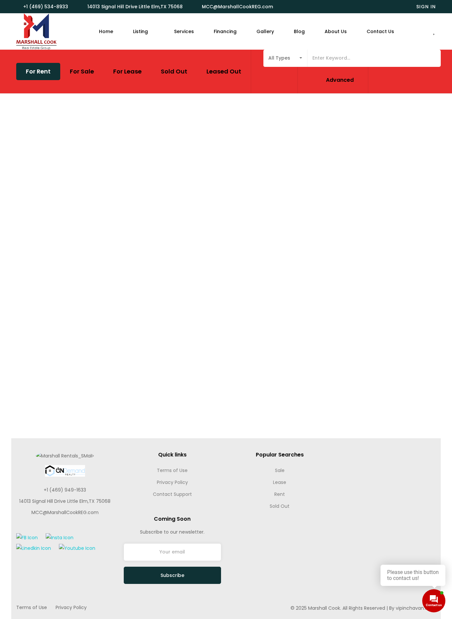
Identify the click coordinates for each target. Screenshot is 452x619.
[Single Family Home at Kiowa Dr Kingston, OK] (126, 162)
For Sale (82, 71)
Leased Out (223, 71)
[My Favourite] (434, 31)
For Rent (38, 71)
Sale (280, 470)
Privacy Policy (172, 482)
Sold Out (174, 71)
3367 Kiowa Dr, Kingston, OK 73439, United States (91, 232)
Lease (279, 482)
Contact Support (172, 494)
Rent (279, 494)
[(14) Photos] (195, 206)
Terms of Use (172, 470)
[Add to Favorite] (205, 206)
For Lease (127, 71)
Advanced (340, 80)
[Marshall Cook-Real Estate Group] (36, 31)
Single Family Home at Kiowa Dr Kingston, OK (92, 222)
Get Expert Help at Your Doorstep (390, 460)
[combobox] (285, 58)
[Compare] (215, 206)
